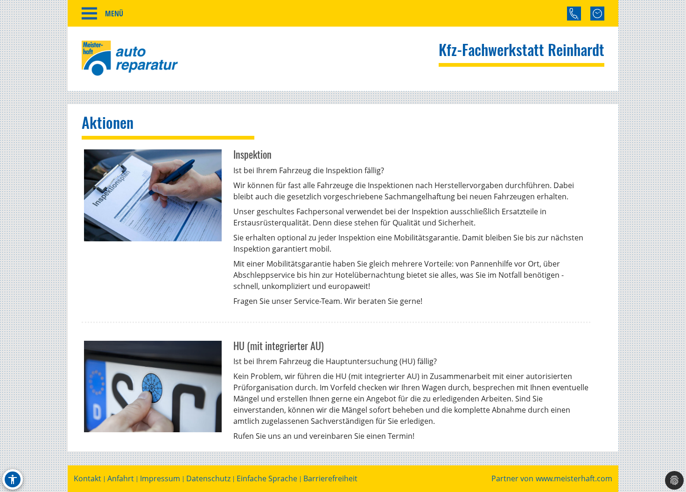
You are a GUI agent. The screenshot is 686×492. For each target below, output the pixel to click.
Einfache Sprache (267, 479)
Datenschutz (208, 479)
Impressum (160, 479)
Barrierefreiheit (330, 479)
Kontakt (87, 479)
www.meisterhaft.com (574, 479)
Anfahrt (120, 479)
